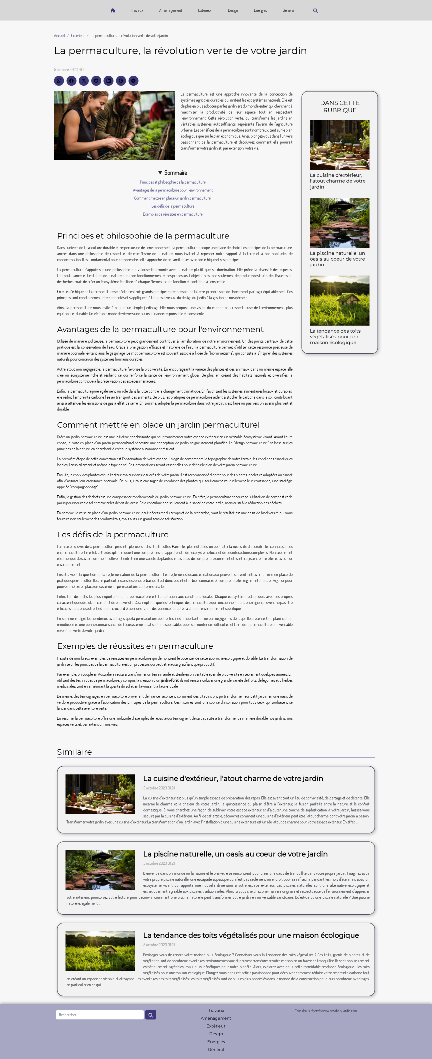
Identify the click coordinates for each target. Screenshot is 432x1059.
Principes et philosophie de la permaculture (173, 182)
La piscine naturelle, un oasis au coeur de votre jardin (337, 259)
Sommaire (175, 172)
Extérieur (205, 10)
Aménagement (170, 10)
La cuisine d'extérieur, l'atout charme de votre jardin (338, 181)
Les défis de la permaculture (173, 206)
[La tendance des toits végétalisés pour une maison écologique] (340, 299)
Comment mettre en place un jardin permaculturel (172, 198)
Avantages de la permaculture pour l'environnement (173, 190)
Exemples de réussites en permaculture (172, 214)
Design (233, 10)
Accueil (59, 35)
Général (288, 10)
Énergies (260, 10)
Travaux (137, 10)
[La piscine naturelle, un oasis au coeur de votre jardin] (340, 222)
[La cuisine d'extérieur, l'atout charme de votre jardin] (340, 144)
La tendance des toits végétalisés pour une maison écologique (335, 336)
